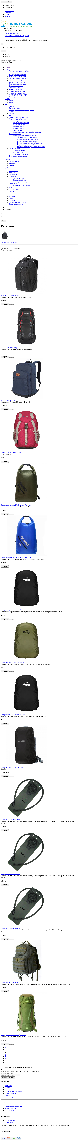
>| (5, 1064)
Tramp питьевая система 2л (10, 874)
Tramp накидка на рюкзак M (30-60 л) (14, 767)
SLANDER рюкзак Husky (10, 295)
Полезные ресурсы (11, 1097)
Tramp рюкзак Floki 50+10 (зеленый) (13, 1035)
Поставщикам (10, 1120)
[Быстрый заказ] (9, 304)
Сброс (3, 221)
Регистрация (9, 5)
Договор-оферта (10, 1110)
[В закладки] (11, 304)
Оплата (7, 14)
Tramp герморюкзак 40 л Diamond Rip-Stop (16, 557)
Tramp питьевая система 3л (10, 928)
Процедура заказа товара (13, 1091)
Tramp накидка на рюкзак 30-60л (12, 662)
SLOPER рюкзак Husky (9, 348)
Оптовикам (9, 1122)
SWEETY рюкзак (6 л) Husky (11, 452)
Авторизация (9, 7)
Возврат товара (10, 1093)
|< (5, 1047)
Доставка (8, 13)
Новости (8, 1095)
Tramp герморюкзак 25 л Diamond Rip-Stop (16, 505)
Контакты (8, 16)
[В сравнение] (13, 304)
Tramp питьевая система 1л (10, 819)
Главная (7, 67)
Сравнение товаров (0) (9, 242)
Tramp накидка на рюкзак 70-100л (13, 715)
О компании (9, 11)
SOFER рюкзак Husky (8, 400)
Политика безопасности (13, 1107)
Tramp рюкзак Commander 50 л (11, 982)
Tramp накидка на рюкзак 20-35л (12, 610)
